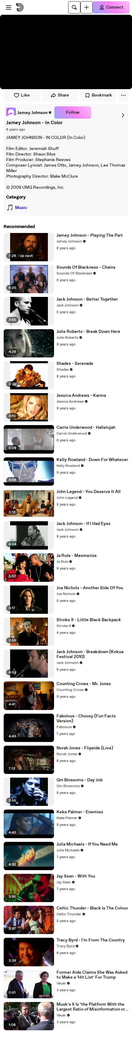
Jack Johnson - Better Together (87, 299)
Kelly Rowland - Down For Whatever (92, 459)
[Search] (74, 7)
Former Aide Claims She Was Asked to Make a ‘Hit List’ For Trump (91, 975)
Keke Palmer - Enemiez (79, 812)
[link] (29, 112)
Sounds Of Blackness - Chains (85, 267)
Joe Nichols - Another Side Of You (89, 588)
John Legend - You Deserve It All (88, 491)
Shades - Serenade (74, 363)
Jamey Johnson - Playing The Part (89, 235)
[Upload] (86, 7)
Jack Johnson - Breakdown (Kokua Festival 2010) (89, 654)
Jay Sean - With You (75, 876)
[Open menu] (9, 7)
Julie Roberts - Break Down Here (88, 331)
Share (63, 95)
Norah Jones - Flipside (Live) (84, 748)
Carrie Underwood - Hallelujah (85, 427)
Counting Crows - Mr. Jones (83, 683)
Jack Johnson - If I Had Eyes (83, 523)
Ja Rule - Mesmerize (76, 555)
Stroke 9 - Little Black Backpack (88, 619)
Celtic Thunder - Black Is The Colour (92, 908)
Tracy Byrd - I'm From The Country (90, 940)
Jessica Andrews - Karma (81, 395)
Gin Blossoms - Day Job (79, 780)
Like (25, 95)
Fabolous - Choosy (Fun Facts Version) (86, 719)
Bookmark (102, 95)
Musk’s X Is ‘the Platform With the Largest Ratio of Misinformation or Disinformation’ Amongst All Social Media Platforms (91, 1007)
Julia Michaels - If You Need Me (87, 844)
